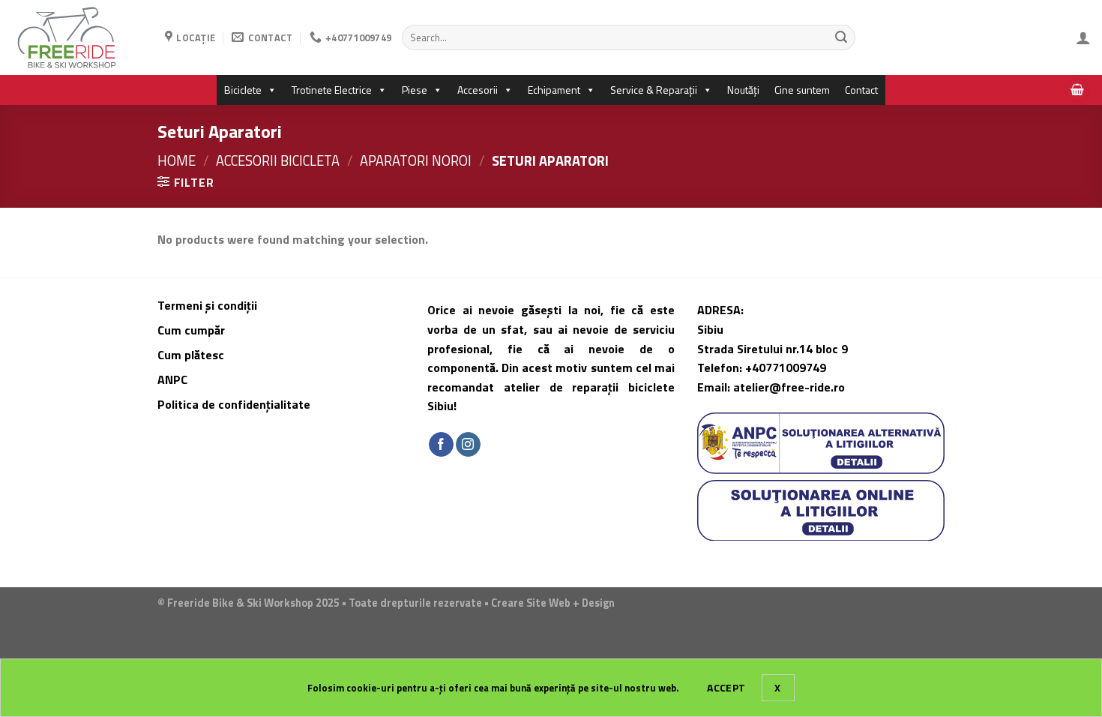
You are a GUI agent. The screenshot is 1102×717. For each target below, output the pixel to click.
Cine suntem (802, 90)
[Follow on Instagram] (468, 445)
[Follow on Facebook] (441, 445)
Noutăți (743, 90)
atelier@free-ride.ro (789, 387)
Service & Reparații (653, 90)
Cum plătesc (192, 355)
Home (176, 160)
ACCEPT (726, 687)
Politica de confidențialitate (233, 404)
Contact (861, 90)
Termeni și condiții (207, 305)
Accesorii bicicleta (278, 160)
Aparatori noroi (416, 160)
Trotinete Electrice (332, 90)
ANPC (172, 379)
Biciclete (243, 90)
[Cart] (1077, 90)
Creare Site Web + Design (553, 603)
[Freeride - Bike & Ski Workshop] (76, 37)
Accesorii (477, 90)
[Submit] (841, 37)
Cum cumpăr (192, 330)
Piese (414, 90)
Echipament (554, 90)
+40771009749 (785, 367)
